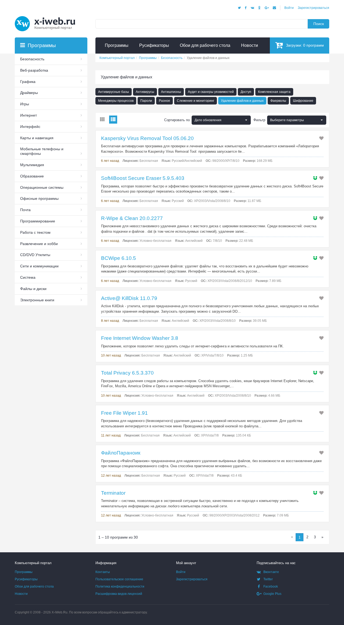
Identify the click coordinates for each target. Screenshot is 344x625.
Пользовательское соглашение (119, 579)
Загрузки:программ (305, 45)
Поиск (318, 24)
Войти (289, 8)
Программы (24, 572)
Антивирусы (145, 92)
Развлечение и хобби (39, 244)
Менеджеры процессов (116, 101)
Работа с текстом (35, 232)
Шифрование (303, 101)
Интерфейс (30, 126)
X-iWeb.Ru (59, 612)
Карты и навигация (36, 138)
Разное (164, 101)
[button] (296, 120)
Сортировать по (177, 120)
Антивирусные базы (113, 92)
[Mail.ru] (274, 7)
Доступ (246, 92)
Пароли (146, 101)
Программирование (37, 221)
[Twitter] (239, 7)
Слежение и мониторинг (195, 101)
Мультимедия (32, 165)
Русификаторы (26, 579)
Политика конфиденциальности (119, 586)
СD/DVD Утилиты (35, 255)
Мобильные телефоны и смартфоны (41, 151)
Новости (21, 594)
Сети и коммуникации (39, 266)
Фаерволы (278, 101)
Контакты (102, 572)
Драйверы (29, 92)
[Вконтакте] (252, 7)
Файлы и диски (33, 289)
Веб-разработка (34, 70)
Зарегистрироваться (313, 8)
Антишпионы (171, 92)
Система (27, 277)
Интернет (28, 115)
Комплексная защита (274, 92)
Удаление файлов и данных (242, 101)
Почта (25, 210)
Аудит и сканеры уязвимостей (211, 92)
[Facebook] (246, 7)
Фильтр (259, 120)
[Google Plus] (267, 7)
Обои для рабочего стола (34, 586)
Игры (24, 104)
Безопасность (32, 59)
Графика (27, 81)
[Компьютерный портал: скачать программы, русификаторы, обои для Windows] (48, 17)
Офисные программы (39, 198)
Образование (32, 176)
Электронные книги (37, 300)
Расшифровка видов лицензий (118, 594)
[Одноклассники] (259, 7)
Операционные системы (41, 187)
